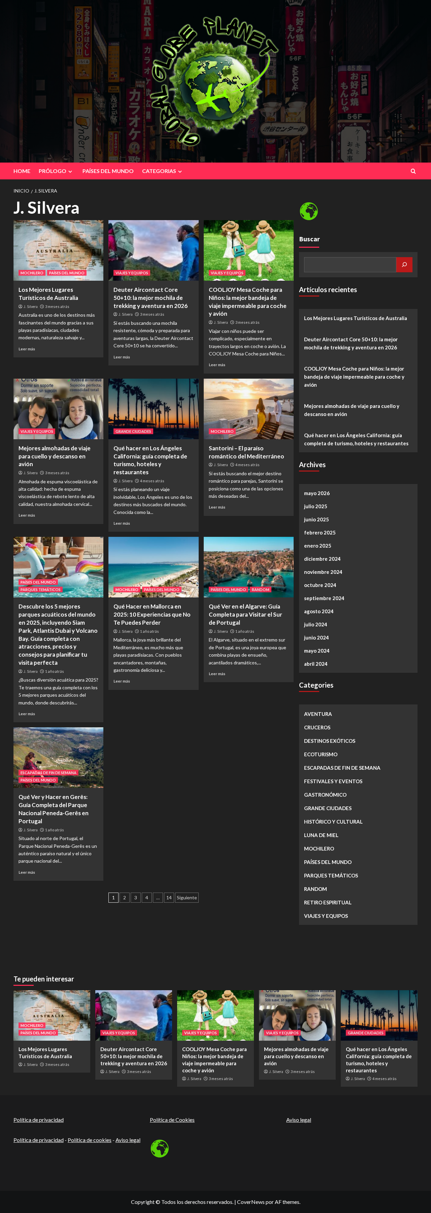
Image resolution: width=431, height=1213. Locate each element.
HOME (21, 171)
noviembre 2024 (323, 572)
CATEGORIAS (159, 171)
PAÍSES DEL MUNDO (108, 171)
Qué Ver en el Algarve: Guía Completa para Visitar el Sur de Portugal (245, 614)
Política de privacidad (38, 1119)
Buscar (309, 239)
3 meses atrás (57, 306)
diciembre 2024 (322, 559)
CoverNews (251, 1202)
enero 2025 (317, 546)
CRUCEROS (317, 727)
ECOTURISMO (320, 754)
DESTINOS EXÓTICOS (329, 741)
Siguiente (187, 897)
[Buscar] (404, 264)
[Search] (413, 171)
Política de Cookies (172, 1119)
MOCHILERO (32, 273)
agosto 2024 (319, 611)
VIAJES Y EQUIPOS (131, 273)
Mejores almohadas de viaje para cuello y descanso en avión (55, 456)
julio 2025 (315, 506)
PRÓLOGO (52, 171)
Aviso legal (127, 1140)
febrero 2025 (320, 532)
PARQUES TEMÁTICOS (41, 589)
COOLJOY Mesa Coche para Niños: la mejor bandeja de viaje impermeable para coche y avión (354, 377)
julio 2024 (315, 624)
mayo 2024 (317, 651)
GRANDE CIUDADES (133, 431)
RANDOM (260, 589)
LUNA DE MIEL (321, 835)
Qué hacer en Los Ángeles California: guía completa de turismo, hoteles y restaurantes (356, 439)
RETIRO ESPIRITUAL (328, 902)
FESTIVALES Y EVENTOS (333, 781)
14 (169, 897)
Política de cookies (89, 1140)
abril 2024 (316, 664)
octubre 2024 (320, 585)
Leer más (27, 348)
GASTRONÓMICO (325, 795)
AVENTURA (318, 714)
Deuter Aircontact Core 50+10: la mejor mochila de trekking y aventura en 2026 (150, 297)
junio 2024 (316, 637)
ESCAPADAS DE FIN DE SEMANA (48, 772)
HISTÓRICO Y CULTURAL (333, 822)
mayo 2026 (317, 493)
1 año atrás (54, 671)
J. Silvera (31, 306)
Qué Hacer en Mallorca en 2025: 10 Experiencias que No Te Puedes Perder (152, 614)
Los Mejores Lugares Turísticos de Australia (355, 318)
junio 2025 (316, 519)
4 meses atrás (152, 481)
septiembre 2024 (324, 598)
